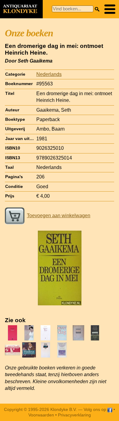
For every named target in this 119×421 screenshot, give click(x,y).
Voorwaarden (41, 414)
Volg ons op (95, 409)
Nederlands (49, 74)
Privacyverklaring (74, 414)
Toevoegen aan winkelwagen (58, 215)
